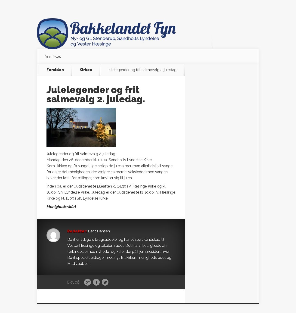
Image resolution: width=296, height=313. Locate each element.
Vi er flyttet (53, 56)
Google (87, 282)
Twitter (105, 282)
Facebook (96, 282)
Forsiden (55, 70)
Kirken (86, 70)
